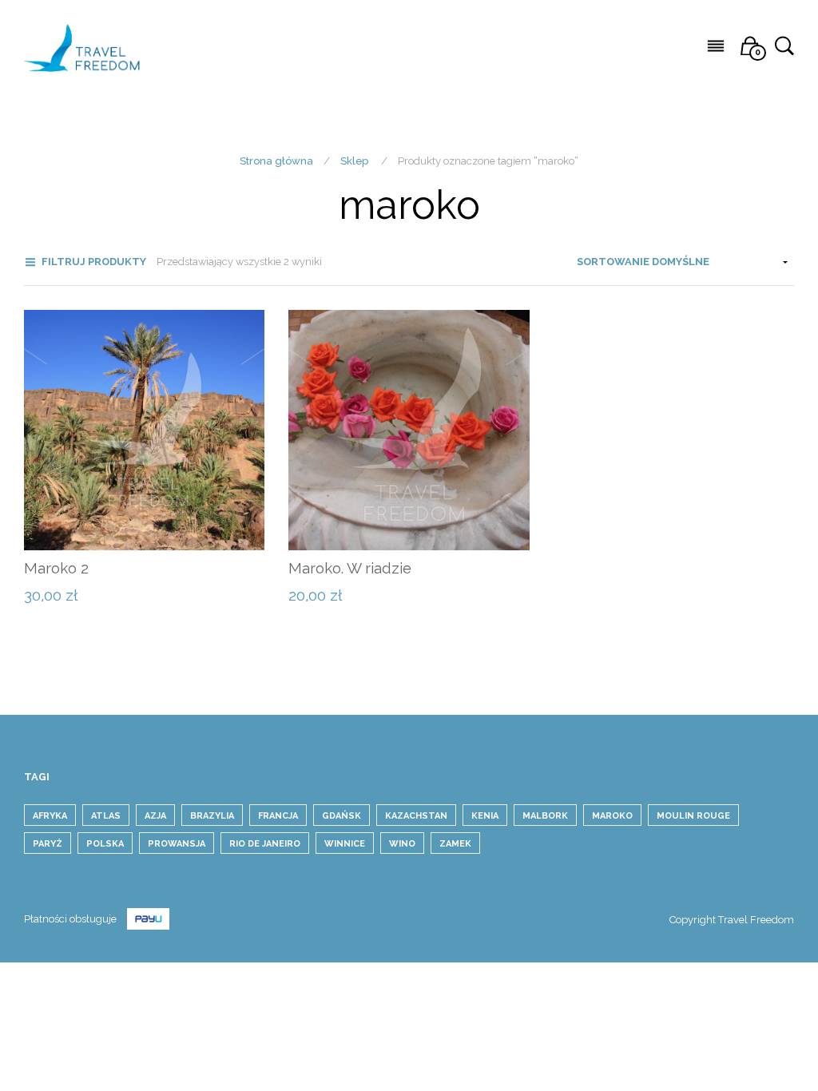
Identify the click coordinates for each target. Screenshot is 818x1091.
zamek (455, 844)
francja (278, 816)
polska (105, 844)
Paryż (47, 844)
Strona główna (276, 161)
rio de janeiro (264, 844)
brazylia (212, 816)
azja (155, 816)
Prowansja (176, 844)
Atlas (106, 816)
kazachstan (416, 816)
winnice (344, 844)
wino (402, 844)
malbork (545, 816)
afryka (50, 816)
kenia (484, 816)
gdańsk (341, 816)
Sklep (354, 161)
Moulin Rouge (693, 816)
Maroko (612, 816)
